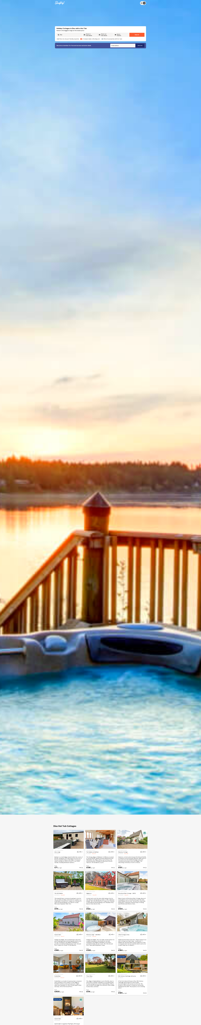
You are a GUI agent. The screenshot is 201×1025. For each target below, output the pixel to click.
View (80, 867)
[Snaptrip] (59, 3)
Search (137, 35)
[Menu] (143, 3)
